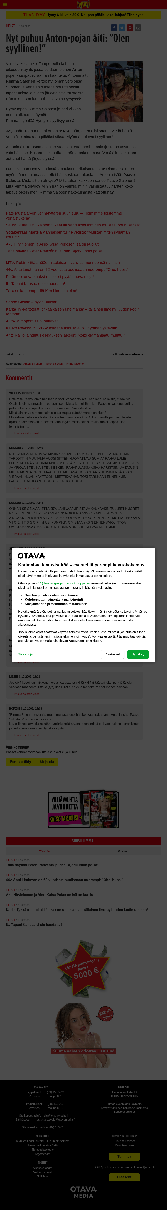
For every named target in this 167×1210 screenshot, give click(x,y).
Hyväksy (138, 654)
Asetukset (112, 654)
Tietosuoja (25, 654)
